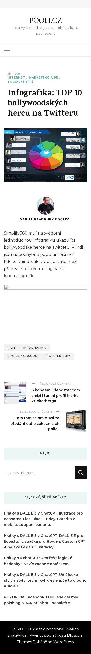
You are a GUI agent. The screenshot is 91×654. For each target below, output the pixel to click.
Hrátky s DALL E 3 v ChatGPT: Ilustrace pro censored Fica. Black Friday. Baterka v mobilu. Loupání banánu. (43, 519)
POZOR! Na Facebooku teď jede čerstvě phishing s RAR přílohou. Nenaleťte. (41, 600)
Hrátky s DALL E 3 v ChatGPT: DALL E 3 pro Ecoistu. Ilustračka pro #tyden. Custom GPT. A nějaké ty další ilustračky (45, 541)
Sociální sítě (20, 81)
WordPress (63, 642)
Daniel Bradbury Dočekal (46, 219)
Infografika (34, 347)
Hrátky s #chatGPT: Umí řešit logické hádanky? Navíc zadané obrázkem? (38, 561)
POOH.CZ (45, 20)
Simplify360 (15, 233)
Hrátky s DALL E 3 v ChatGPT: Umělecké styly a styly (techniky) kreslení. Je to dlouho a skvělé (45, 580)
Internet (16, 77)
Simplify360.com (23, 356)
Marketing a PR (43, 77)
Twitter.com (58, 356)
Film (11, 347)
